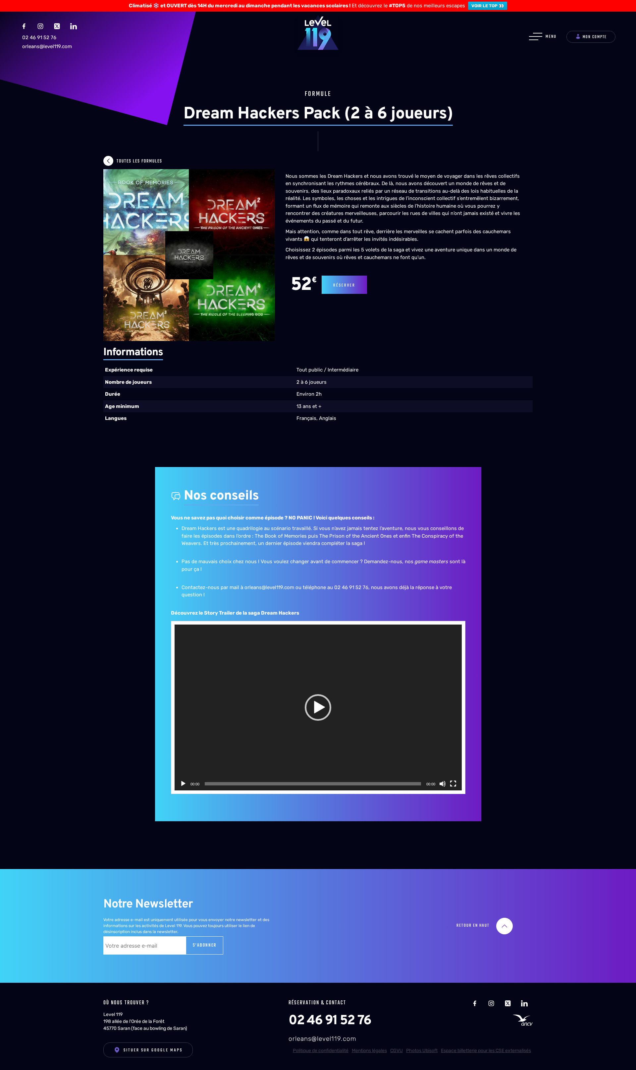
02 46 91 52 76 (39, 37)
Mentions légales (369, 1050)
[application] (318, 707)
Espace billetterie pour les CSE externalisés (486, 1050)
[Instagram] (40, 26)
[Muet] (442, 783)
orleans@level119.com (47, 46)
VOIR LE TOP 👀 (487, 5)
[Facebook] (24, 26)
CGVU (396, 1050)
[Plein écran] (453, 783)
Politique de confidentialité (320, 1050)
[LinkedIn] (73, 26)
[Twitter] (57, 26)
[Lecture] (183, 783)
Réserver (344, 285)
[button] (318, 707)
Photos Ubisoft (422, 1050)
